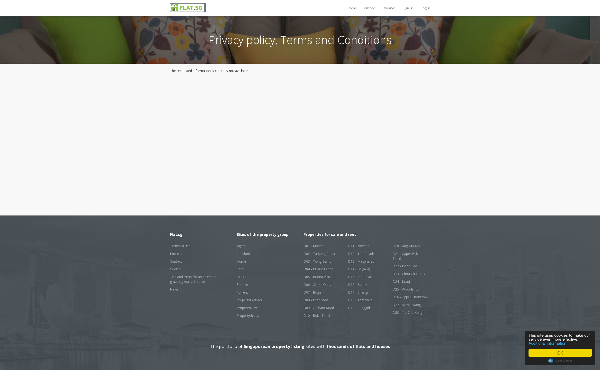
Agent (241, 246)
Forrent (242, 292)
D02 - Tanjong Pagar (319, 253)
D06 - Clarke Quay (317, 284)
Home (352, 8)
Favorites (389, 8)
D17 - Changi (358, 292)
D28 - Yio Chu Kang (407, 312)
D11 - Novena (358, 246)
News (174, 289)
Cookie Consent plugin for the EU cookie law (560, 360)
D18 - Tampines (360, 300)
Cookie (175, 269)
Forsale (242, 284)
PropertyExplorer (249, 300)
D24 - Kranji (402, 281)
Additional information (547, 343)
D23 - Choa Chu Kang (409, 274)
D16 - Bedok (357, 284)
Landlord (243, 253)
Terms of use (180, 246)
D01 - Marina (313, 246)
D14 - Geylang (359, 269)
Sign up (408, 8)
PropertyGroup (248, 315)
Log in (425, 8)
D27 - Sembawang (407, 304)
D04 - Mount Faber (318, 269)
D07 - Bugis (312, 292)
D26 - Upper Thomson (410, 297)
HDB (240, 277)
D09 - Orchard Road (319, 308)
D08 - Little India (316, 300)
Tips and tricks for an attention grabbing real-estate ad (193, 279)
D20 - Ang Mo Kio (406, 246)
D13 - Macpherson (362, 261)
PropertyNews (248, 308)
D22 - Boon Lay (405, 266)
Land (240, 269)
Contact (176, 261)
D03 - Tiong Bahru (318, 261)
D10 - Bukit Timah (317, 315)
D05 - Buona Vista (317, 277)
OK (560, 353)
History (369, 8)
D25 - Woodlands (406, 289)
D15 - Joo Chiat (359, 277)
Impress (176, 253)
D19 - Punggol (359, 308)
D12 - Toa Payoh (361, 253)
